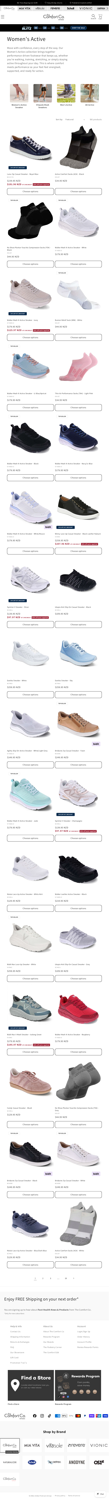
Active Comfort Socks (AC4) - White (69, 1251)
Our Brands (48, 1342)
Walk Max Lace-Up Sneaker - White (21, 964)
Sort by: (59, 119)
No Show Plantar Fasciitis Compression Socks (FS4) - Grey (77, 1109)
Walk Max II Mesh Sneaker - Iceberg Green (24, 1035)
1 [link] (35, 1278)
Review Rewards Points (88, 1347)
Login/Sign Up (83, 1331)
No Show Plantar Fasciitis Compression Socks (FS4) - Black (29, 248)
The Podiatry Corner (52, 1347)
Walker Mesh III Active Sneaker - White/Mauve (26, 534)
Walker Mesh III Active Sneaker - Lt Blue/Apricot (26, 393)
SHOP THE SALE (78, 28)
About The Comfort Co (53, 1331)
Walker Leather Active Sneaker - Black (70, 894)
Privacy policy (60, 1496)
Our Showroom (17, 1352)
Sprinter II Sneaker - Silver (18, 607)
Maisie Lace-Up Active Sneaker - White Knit (25, 894)
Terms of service (74, 1496)
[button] (93, 16)
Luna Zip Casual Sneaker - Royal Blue (22, 174)
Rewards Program (51, 1336)
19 (66, 1278)
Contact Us (15, 1331)
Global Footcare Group (43, 1496)
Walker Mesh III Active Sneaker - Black (23, 464)
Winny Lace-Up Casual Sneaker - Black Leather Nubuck (78, 534)
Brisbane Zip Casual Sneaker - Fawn (70, 751)
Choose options (30, 191)
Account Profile (84, 1342)
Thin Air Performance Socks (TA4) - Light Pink (74, 393)
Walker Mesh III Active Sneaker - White (70, 247)
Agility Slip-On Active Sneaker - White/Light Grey (27, 751)
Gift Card (14, 1357)
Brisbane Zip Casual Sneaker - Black (22, 1181)
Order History (83, 1336)
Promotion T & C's (18, 1362)
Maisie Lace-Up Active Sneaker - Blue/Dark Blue (27, 1251)
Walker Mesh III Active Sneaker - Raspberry (72, 1035)
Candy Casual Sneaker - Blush (19, 1108)
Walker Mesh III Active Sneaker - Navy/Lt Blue (74, 464)
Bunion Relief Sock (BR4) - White (68, 320)
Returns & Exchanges (19, 1342)
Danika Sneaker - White (17, 680)
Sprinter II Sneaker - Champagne (68, 821)
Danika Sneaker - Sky (64, 680)
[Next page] (73, 1278)
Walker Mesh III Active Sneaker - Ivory (22, 320)
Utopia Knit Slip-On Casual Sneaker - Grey (72, 964)
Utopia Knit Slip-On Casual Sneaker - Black (73, 607)
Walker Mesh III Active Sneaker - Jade (22, 821)
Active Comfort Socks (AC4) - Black (69, 174)
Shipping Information (20, 1336)
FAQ (12, 1347)
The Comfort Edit (51, 1352)
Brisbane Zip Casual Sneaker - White (70, 1181)
